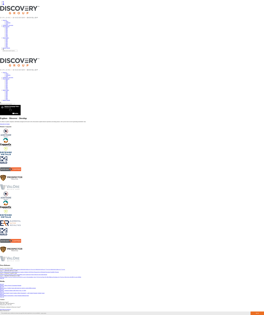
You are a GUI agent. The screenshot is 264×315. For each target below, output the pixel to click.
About (7, 21)
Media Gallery (6, 37)
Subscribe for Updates (5, 124)
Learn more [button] (43, 313)
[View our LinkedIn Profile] (3, 1)
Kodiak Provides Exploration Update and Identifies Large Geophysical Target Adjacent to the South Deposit (23, 274)
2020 (7, 35)
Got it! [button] (257, 313)
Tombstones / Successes (8, 25)
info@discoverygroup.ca (5, 309)
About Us (5, 20)
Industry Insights (6, 48)
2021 (7, 34)
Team (7, 24)
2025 (7, 29)
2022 (7, 32)
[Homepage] (19, 17)
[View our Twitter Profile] (3, 3)
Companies (8, 22)
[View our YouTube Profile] (3, 4)
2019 (7, 36)
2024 (7, 30)
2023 (7, 31)
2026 (7, 27)
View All (2, 278)
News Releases (6, 26)
